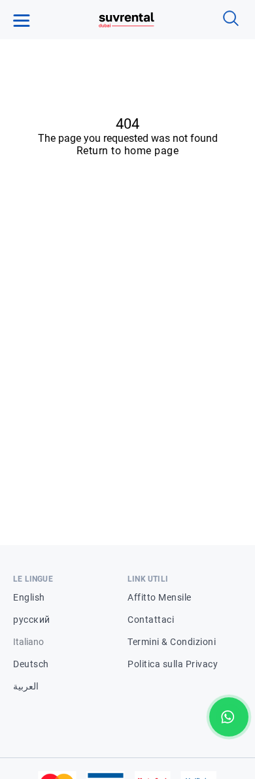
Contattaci (151, 619)
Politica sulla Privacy (173, 664)
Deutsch (31, 664)
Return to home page (127, 150)
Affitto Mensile (160, 597)
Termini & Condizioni (172, 642)
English (29, 597)
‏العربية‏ (26, 686)
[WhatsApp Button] (228, 717)
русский (31, 619)
